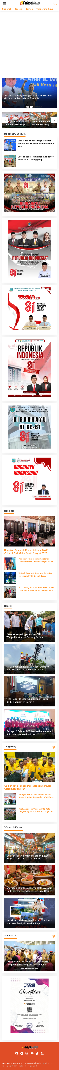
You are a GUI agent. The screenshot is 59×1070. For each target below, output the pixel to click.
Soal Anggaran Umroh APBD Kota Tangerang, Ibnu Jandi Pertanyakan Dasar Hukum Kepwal (35, 810)
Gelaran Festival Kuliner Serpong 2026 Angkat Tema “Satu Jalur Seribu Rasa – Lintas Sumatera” (42, 123)
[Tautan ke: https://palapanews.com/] (53, 747)
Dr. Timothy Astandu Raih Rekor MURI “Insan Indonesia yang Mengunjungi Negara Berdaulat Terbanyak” (36, 588)
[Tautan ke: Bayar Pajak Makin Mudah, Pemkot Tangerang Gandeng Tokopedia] (29, 956)
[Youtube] (32, 1053)
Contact (33, 1066)
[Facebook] (16, 1053)
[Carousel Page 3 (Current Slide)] (29, 968)
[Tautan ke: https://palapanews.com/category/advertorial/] (53, 936)
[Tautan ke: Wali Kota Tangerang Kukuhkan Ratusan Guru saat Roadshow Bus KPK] (10, 144)
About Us (49, 1063)
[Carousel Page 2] (26, 968)
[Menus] (4, 3)
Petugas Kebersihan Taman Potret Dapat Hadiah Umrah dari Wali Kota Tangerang (15, 123)
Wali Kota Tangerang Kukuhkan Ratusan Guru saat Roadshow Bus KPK (28, 97)
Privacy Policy (20, 1066)
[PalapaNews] (30, 3)
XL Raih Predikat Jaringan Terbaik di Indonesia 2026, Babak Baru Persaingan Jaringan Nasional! (35, 574)
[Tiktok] (37, 1053)
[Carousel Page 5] (36, 968)
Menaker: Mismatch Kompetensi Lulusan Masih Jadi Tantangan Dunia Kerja (35, 560)
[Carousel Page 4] (33, 968)
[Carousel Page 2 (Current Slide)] (31, 107)
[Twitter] (22, 1053)
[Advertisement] (29, 44)
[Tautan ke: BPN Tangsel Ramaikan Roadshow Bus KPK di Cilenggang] (10, 161)
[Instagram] (27, 1053)
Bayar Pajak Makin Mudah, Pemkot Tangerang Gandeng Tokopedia (25, 963)
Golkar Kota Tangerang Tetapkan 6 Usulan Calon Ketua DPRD (27, 787)
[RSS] (42, 1053)
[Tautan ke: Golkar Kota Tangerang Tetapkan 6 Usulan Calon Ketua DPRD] (29, 767)
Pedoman (6, 1066)
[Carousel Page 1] (27, 107)
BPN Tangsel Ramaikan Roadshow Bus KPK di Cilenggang (36, 158)
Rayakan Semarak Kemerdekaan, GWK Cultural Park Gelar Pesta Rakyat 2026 (26, 552)
